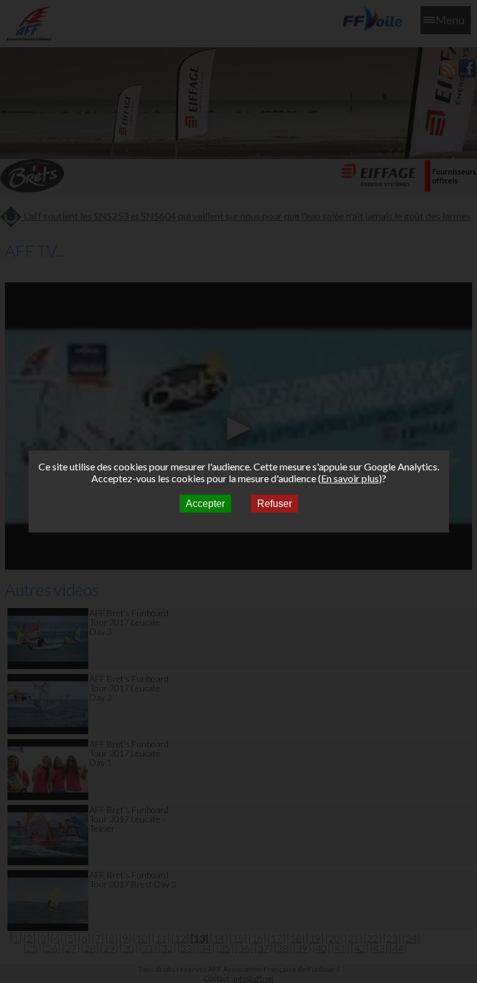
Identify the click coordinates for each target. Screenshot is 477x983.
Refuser (274, 503)
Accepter (205, 503)
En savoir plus (350, 478)
